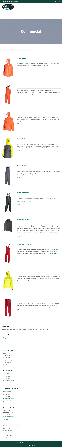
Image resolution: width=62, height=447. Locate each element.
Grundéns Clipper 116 (22, 85)
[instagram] (32, 445)
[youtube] (29, 445)
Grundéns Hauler (21, 138)
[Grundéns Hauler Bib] (8, 175)
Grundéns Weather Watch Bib (24, 244)
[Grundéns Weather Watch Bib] (8, 253)
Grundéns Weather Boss (23, 219)
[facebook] (27, 445)
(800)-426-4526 (6, 1)
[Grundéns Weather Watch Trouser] (8, 307)
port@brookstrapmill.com (8, 380)
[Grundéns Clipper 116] (8, 94)
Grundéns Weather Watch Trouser (25, 298)
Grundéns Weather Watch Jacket (25, 271)
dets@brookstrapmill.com (8, 416)
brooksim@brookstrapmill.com (9, 434)
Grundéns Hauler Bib (22, 165)
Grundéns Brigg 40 (21, 58)
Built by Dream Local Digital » (39, 442)
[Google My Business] (34, 445)
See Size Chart (50, 65)
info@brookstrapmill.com (15, 1)
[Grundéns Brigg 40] (8, 67)
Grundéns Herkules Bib (23, 192)
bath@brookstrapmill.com (8, 398)
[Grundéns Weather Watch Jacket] (8, 280)
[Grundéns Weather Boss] (8, 226)
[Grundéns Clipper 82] (8, 121)
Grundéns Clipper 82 (22, 112)
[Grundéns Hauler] (8, 148)
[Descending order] (15, 50)
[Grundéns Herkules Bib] (8, 202)
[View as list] (32, 50)
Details (19, 68)
